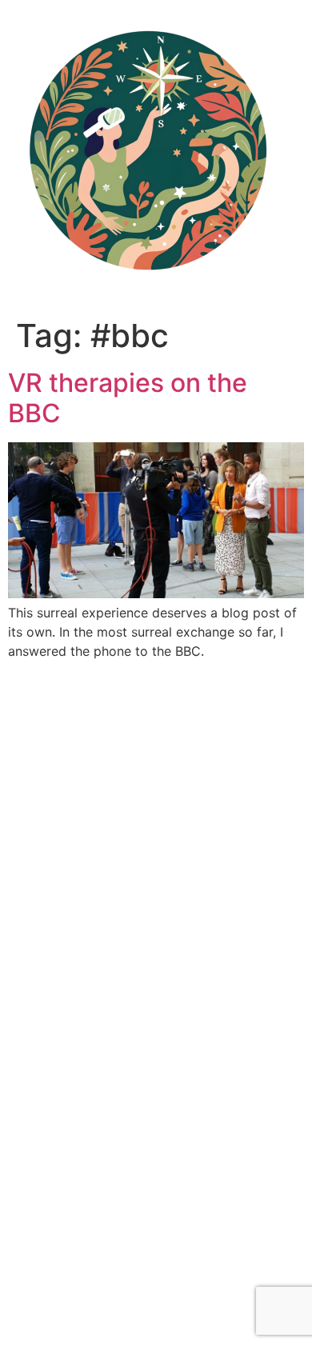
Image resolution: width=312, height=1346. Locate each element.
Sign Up (107, 1317)
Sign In (153, 1317)
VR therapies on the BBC (127, 398)
